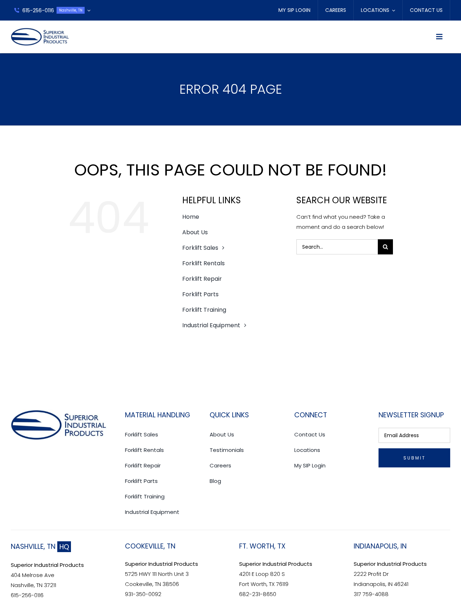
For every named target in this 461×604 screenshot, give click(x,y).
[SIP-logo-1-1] (40, 30)
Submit (414, 458)
